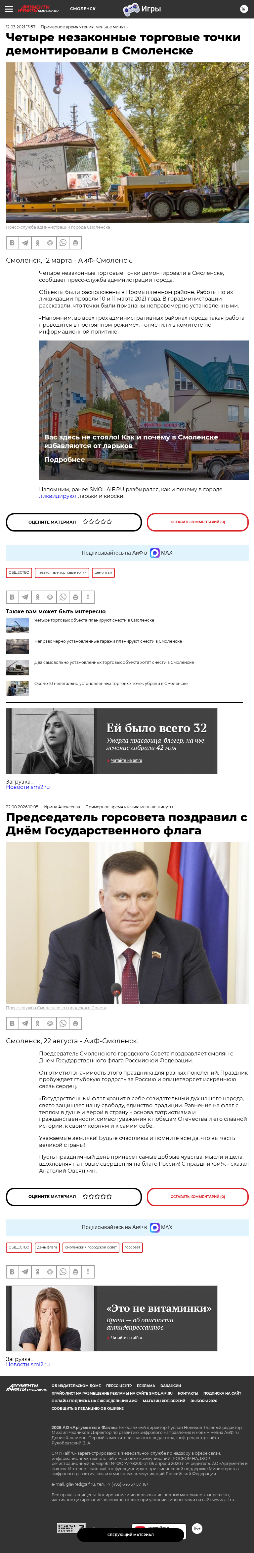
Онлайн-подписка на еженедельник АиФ (95, 1401)
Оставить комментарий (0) (198, 522)
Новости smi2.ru (28, 787)
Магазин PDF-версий (164, 1401)
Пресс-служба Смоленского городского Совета (56, 1007)
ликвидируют (58, 496)
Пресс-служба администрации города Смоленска (58, 227)
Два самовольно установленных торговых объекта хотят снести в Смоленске (114, 662)
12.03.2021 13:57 (20, 26)
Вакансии (170, 1386)
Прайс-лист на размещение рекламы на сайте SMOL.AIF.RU (112, 1393)
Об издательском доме (76, 1386)
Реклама (146, 1386)
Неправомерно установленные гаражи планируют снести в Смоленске (108, 641)
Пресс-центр (119, 1386)
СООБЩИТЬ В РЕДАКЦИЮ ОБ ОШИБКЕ (88, 1409)
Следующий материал (130, 1535)
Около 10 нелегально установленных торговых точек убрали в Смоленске (111, 683)
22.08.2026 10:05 (22, 806)
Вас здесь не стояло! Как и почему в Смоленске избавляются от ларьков (131, 441)
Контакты (188, 1393)
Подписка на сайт (222, 1393)
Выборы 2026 (203, 1401)
